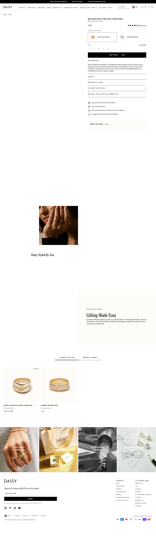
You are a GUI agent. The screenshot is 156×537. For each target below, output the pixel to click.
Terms (17, 515)
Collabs (102, 7)
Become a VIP (139, 500)
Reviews (118, 494)
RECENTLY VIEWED (90, 357)
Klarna (43, 515)
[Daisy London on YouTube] (19, 508)
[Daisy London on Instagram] (5, 508)
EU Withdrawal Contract (143, 494)
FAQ (136, 486)
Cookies (34, 515)
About (118, 483)
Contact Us (139, 483)
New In (94, 7)
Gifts (110, 7)
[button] (152, 7)
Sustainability (120, 486)
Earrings (41, 7)
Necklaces (31, 7)
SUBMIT (30, 499)
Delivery (138, 489)
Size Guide (138, 506)
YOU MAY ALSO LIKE (66, 357)
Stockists (138, 497)
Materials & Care (140, 503)
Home (5, 14)
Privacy (25, 515)
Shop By (22, 7)
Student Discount (122, 500)
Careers (118, 489)
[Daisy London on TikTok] (15, 508)
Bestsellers (85, 7)
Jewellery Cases (71, 7)
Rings (49, 7)
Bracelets (57, 7)
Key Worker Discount (123, 497)
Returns (138, 492)
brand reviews (142, 25)
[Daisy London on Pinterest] (10, 508)
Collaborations (121, 492)
